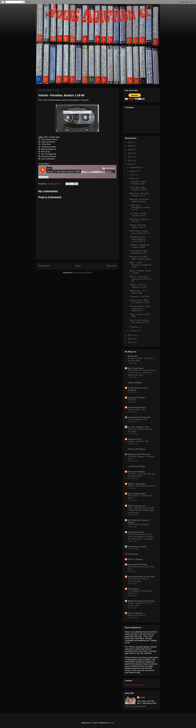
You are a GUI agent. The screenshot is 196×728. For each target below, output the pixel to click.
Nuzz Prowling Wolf (136, 493)
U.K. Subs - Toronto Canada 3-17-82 (138, 214)
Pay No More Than (136, 532)
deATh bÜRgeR (135, 383)
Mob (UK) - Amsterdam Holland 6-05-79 (139, 200)
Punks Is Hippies (135, 559)
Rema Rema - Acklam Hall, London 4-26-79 (139, 232)
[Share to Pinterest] (77, 184)
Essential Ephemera (137, 407)
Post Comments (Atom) (83, 273)
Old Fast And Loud (136, 506)
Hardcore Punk (134, 439)
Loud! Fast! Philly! (136, 466)
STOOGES (132, 400)
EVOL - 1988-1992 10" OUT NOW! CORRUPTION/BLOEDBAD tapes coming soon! (141, 510)
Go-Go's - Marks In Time (139, 427)
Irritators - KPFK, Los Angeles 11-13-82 (138, 286)
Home (78, 266)
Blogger (111, 723)
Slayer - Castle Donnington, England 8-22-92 (141, 264)
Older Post (111, 266)
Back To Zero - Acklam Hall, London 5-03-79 (139, 321)
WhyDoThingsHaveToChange (141, 601)
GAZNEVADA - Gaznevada (138, 524)
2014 (130, 335)
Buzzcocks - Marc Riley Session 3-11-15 (139, 194)
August (133, 171)
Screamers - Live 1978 (139, 296)
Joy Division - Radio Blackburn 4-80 (138, 182)
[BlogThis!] (69, 184)
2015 (130, 164)
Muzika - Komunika (136, 484)
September (135, 167)
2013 (130, 339)
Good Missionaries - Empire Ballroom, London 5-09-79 (138, 239)
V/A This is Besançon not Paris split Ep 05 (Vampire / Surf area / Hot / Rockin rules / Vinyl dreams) (141, 536)
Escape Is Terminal (136, 398)
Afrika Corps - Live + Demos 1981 (138, 292)
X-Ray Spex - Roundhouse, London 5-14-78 (140, 207)
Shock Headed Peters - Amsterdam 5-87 (139, 252)
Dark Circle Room (135, 368)
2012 (130, 342)
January (133, 330)
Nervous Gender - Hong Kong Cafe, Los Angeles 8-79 (140, 308)
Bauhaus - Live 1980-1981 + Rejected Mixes (140, 258)
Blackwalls (132, 356)
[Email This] (66, 184)
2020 (130, 146)
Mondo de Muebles (136, 472)
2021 (130, 142)
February (134, 327)
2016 (130, 161)
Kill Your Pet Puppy (136, 449)
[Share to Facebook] (74, 184)
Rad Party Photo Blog (137, 564)
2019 (130, 150)
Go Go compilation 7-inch (137, 419)
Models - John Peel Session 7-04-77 (138, 226)
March (133, 178)
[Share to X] (72, 184)
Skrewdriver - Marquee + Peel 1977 (140, 220)
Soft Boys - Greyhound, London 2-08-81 (139, 246)
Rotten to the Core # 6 (136, 615)
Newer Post (43, 266)
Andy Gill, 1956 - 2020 (136, 410)
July (132, 175)
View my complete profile (135, 706)
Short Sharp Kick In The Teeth (141, 577)
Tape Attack (133, 589)
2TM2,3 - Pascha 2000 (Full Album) (141, 486)
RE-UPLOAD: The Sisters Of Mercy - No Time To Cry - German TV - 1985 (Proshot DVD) (141, 372)
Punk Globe (133, 554)
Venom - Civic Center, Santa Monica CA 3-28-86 (140, 278)
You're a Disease (135, 613)
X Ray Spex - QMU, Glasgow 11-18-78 (138, 188)
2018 (130, 153)
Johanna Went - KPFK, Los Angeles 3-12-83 (139, 301)
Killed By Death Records (139, 454)
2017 (130, 157)
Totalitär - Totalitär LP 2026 (138, 441)
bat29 (142, 697)
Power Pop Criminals (137, 546)
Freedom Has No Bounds (139, 417)
